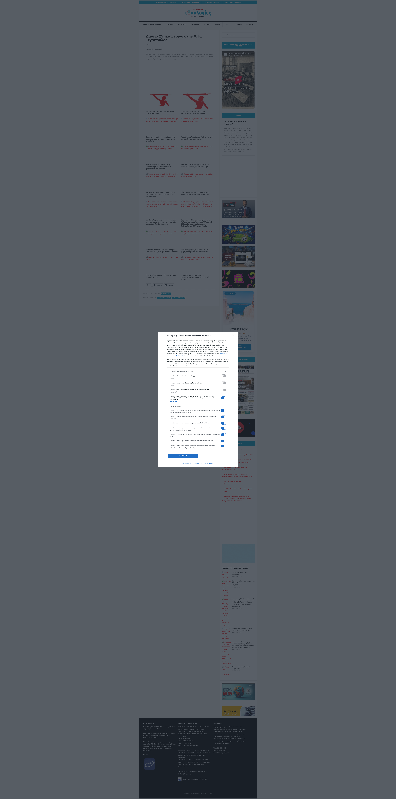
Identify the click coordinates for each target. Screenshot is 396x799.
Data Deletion (186, 463)
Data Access (198, 463)
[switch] (223, 375)
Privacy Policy (209, 463)
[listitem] (198, 371)
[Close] (234, 336)
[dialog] (198, 399)
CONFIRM (183, 456)
